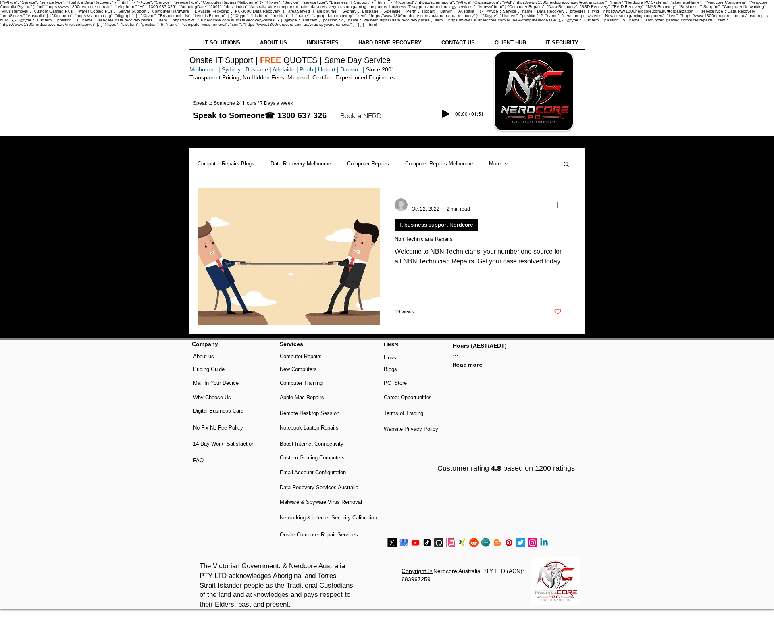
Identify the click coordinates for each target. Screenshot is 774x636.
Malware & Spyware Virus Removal (321, 502)
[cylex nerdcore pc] (485, 542)
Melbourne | (204, 69)
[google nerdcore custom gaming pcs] (403, 542)
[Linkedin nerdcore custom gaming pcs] (544, 542)
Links (390, 357)
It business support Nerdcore (436, 224)
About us (203, 356)
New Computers (298, 369)
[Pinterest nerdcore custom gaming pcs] (509, 542)
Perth (306, 69)
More (495, 164)
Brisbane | (258, 69)
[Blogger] (497, 542)
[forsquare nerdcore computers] (450, 542)
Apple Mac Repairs (302, 397)
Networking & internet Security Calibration (328, 518)
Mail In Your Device (216, 383)
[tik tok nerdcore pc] (427, 542)
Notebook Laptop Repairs (310, 428)
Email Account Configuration (313, 472)
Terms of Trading (403, 413)
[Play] (445, 114)
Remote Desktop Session (309, 413)
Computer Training (301, 383)
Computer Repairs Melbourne (439, 164)
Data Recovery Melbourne (300, 164)
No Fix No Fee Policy (218, 428)
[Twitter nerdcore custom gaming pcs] (520, 542)
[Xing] (462, 542)
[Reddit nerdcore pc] (474, 542)
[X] (392, 542)
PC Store (395, 383)
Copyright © (417, 571)
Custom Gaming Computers (312, 458)
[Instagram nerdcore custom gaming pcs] (532, 542)
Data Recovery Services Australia (319, 487)
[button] (360, 116)
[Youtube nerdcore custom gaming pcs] (415, 542)
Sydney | (232, 69)
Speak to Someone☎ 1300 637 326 (260, 115)
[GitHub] (438, 542)
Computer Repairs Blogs (226, 164)
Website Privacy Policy (411, 429)
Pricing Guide (209, 369)
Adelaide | (285, 69)
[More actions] (560, 205)
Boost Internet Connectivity (311, 444)
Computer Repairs (368, 164)
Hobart (326, 69)
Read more (468, 364)
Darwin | (353, 69)
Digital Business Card (218, 411)
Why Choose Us (212, 397)
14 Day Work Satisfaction (223, 444)
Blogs (390, 369)
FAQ (198, 460)
